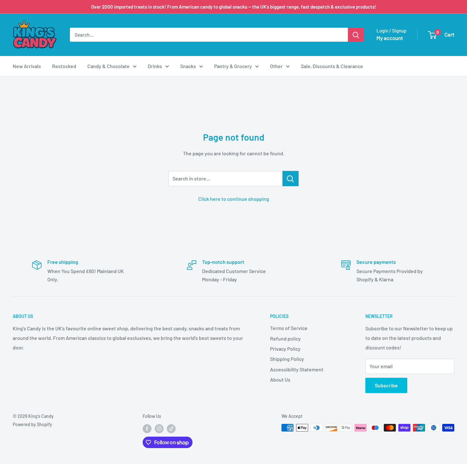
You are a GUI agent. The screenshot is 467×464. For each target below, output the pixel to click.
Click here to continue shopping (233, 199)
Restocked (64, 66)
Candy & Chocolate (108, 66)
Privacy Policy (285, 349)
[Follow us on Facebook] (147, 428)
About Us (280, 379)
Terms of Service (289, 328)
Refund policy (285, 338)
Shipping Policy (287, 359)
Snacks (188, 66)
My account (389, 38)
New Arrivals (27, 66)
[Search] (356, 35)
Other (276, 66)
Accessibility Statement (296, 369)
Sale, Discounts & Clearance (332, 66)
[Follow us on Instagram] (159, 428)
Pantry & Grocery (233, 66)
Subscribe (386, 385)
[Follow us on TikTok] (171, 428)
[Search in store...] (290, 178)
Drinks (155, 66)
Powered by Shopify (32, 424)
